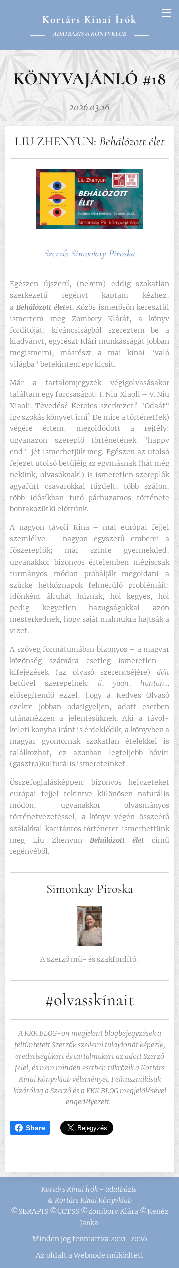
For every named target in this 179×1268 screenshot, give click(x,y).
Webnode (89, 1255)
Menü (167, 12)
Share (35, 1128)
